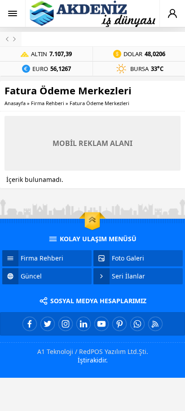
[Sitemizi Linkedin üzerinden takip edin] (83, 324)
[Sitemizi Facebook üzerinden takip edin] (29, 324)
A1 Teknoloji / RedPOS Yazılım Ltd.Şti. (92, 351)
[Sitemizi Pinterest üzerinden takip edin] (119, 324)
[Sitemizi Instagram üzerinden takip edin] (65, 324)
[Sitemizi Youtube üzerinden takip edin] (101, 324)
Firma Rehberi (47, 103)
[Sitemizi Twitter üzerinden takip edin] (47, 324)
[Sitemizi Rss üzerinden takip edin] (155, 324)
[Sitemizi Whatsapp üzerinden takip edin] (137, 324)
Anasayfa (15, 103)
